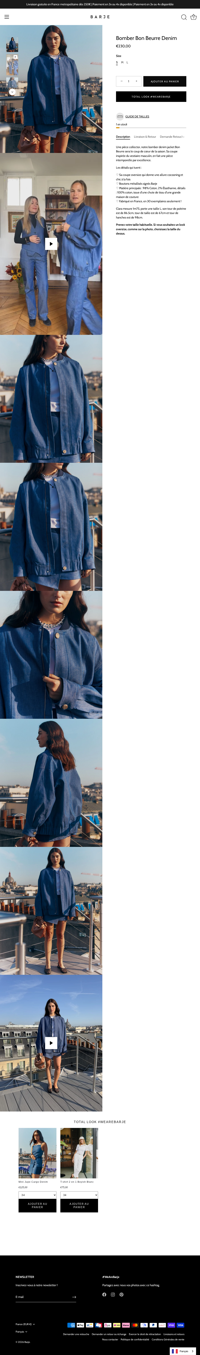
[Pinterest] (121, 1294)
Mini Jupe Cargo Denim (33, 1182)
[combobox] (183, 1351)
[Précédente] (12, 31)
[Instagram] (113, 1294)
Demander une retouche (76, 1334)
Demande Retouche (172, 136)
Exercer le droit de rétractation (145, 1334)
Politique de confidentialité (135, 1339)
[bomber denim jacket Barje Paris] (12, 85)
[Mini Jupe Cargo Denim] (37, 1153)
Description (123, 136)
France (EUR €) (24, 1324)
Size (118, 56)
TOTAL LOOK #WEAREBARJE (151, 96)
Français (20, 1331)
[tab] (125, 137)
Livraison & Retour (145, 136)
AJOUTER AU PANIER (37, 1205)
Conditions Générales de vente (168, 1339)
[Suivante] (12, 92)
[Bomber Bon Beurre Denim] (12, 64)
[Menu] (7, 17)
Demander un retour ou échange (109, 1334)
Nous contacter (110, 1339)
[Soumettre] (74, 1297)
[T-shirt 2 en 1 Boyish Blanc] (79, 1153)
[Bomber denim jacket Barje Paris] (12, 44)
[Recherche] (184, 17)
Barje (27, 1342)
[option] (12, 45)
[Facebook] (104, 1294)
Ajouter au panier (165, 81)
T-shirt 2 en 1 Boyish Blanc (77, 1182)
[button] (151, 117)
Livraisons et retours (173, 1334)
